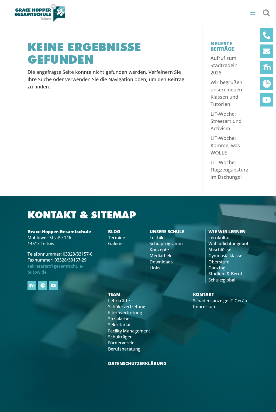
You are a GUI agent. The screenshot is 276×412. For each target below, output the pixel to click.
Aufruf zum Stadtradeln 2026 (224, 65)
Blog (114, 232)
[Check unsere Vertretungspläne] (266, 83)
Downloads (161, 262)
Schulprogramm (166, 243)
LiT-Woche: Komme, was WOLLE (225, 145)
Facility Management (129, 331)
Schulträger (120, 337)
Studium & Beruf (225, 274)
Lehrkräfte (119, 301)
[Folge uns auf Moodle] (266, 67)
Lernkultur (219, 238)
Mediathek (160, 256)
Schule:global (221, 280)
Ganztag (216, 268)
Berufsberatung (124, 349)
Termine (116, 238)
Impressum (204, 307)
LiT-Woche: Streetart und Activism (226, 121)
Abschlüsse (219, 250)
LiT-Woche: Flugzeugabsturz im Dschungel (229, 169)
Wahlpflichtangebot (228, 243)
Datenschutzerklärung (137, 363)
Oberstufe (218, 262)
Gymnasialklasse (225, 256)
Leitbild (157, 238)
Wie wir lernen (227, 232)
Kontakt (203, 294)
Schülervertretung (126, 307)
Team (114, 294)
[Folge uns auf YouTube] (266, 100)
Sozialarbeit (120, 319)
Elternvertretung (125, 312)
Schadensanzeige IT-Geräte (221, 301)
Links (155, 268)
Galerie (115, 243)
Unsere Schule (167, 232)
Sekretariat (119, 325)
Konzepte (159, 250)
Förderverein (121, 343)
